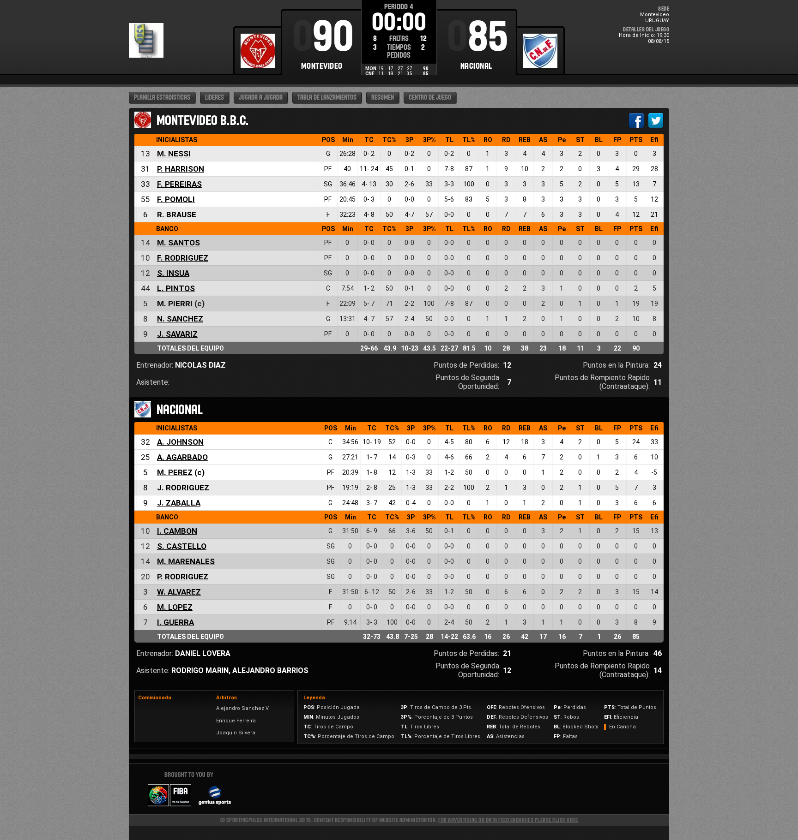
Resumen (382, 97)
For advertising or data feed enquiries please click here (508, 820)
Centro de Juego (430, 97)
